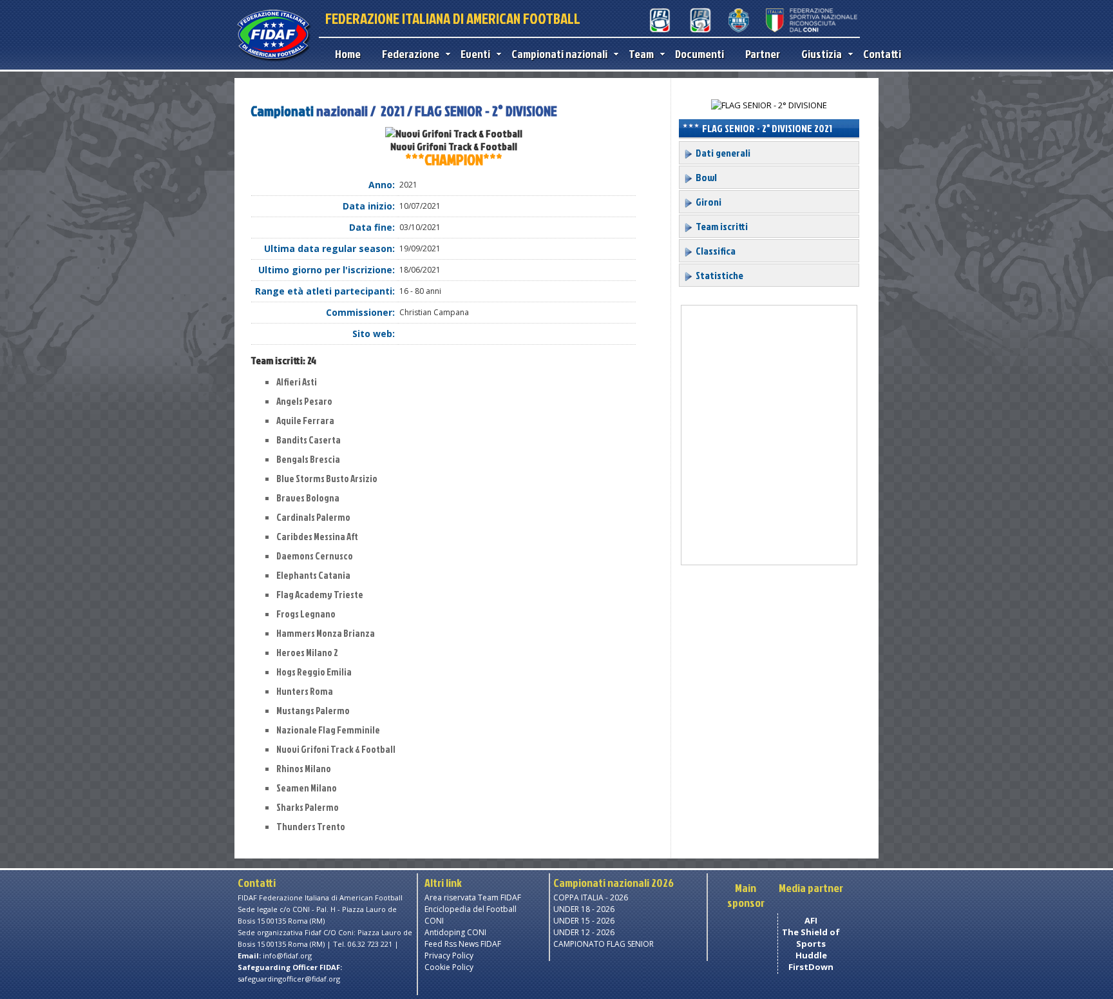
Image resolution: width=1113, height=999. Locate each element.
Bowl (705, 177)
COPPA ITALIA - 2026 (590, 897)
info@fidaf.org (287, 955)
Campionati (282, 111)
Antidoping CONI (455, 932)
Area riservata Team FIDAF (472, 897)
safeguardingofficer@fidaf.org (289, 979)
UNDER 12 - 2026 (583, 932)
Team (641, 54)
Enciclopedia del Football (470, 909)
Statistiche (718, 275)
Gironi (707, 202)
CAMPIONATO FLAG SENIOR (603, 943)
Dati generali (722, 153)
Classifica (715, 251)
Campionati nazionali (559, 54)
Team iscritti (721, 226)
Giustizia (821, 54)
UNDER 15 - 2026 (583, 920)
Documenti (699, 54)
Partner (762, 54)
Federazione (410, 54)
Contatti (882, 54)
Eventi (475, 54)
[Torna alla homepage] (273, 59)
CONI (434, 920)
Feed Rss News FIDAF (462, 943)
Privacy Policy (448, 955)
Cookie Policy (448, 967)
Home (348, 54)
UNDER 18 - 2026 (583, 909)
